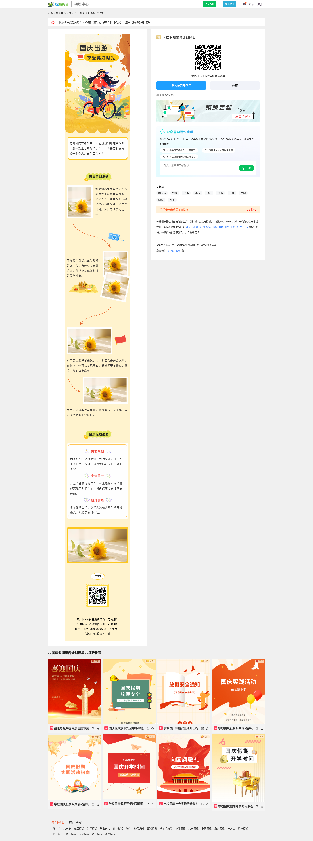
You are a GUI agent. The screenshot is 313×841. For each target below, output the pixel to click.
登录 (251, 4)
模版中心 (61, 13)
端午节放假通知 (135, 828)
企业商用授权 (173, 250)
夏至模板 (79, 828)
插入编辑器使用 (181, 85)
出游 (186, 193)
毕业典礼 (105, 828)
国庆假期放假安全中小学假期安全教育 (124, 729)
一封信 (231, 828)
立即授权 (251, 209)
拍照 (243, 193)
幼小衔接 (118, 828)
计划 (231, 193)
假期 (220, 193)
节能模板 (180, 828)
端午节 (56, 828)
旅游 (174, 193)
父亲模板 (193, 828)
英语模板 (84, 834)
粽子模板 (71, 834)
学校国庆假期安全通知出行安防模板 (178, 729)
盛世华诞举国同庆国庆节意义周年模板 (69, 729)
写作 (245, 168)
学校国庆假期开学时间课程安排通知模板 (124, 805)
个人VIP (210, 4)
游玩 (197, 193)
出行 (209, 193)
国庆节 (72, 13)
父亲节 (67, 828)
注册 (259, 4)
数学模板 (97, 834)
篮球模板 (152, 828)
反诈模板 (243, 828)
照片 (160, 200)
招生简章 (58, 834)
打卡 (172, 200)
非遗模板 (206, 828)
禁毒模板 (92, 828)
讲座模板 (110, 834)
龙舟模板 (219, 828)
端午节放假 (166, 828)
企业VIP (229, 4)
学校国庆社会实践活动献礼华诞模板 (233, 729)
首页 (50, 13)
